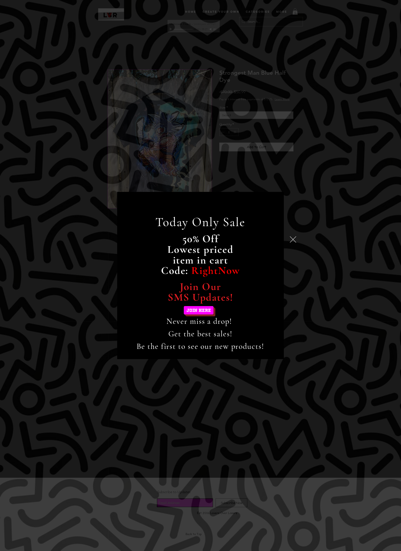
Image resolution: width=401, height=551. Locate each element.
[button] (293, 239)
